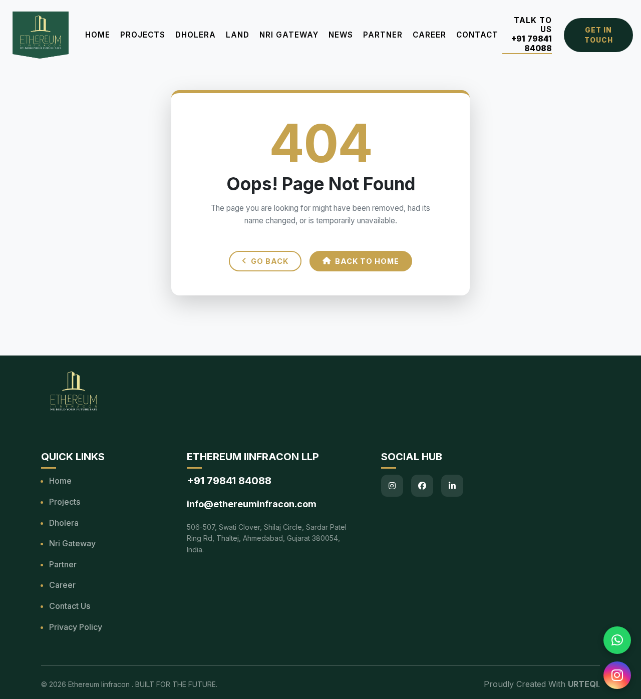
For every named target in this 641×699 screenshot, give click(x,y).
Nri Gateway (72, 543)
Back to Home (367, 261)
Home (97, 35)
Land (237, 35)
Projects (142, 35)
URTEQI (583, 684)
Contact (477, 35)
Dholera (195, 35)
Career (429, 35)
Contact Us (69, 606)
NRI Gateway (288, 35)
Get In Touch (598, 35)
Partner (383, 35)
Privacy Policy (75, 627)
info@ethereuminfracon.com (251, 504)
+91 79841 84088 (531, 43)
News (341, 35)
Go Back (269, 261)
